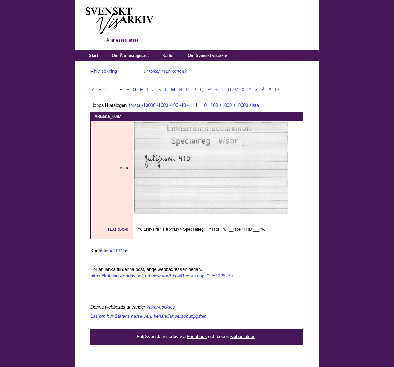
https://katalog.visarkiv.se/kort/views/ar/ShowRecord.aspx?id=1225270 (161, 275)
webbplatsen (242, 336)
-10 (182, 105)
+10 (203, 105)
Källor (168, 55)
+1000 (225, 105)
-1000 (162, 105)
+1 (195, 105)
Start (93, 55)
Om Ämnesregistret (130, 55)
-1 (189, 105)
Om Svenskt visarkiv (207, 55)
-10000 (148, 105)
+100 (213, 105)
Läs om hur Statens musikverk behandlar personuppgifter (147, 316)
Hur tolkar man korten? (163, 71)
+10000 (240, 105)
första (134, 105)
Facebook (197, 336)
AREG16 (118, 250)
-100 (173, 105)
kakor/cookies (161, 306)
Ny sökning (105, 71)
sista (254, 105)
